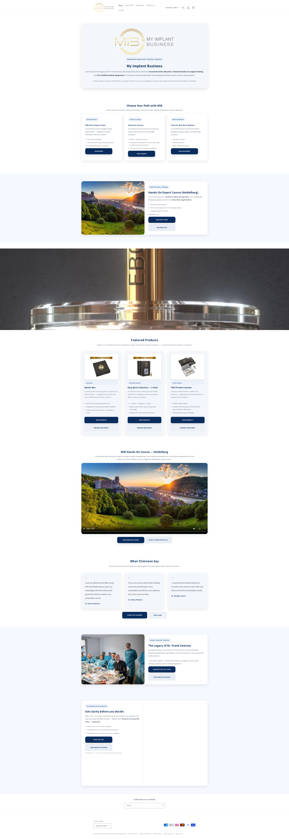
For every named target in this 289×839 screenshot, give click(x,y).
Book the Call (99, 740)
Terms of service (168, 833)
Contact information (145, 833)
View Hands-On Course (131, 540)
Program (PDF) (162, 227)
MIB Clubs (158, 615)
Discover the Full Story (162, 669)
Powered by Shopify (120, 834)
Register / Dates (162, 220)
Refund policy (158, 833)
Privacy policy (132, 833)
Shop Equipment (184, 151)
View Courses (142, 154)
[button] (151, 5)
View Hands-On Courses (161, 677)
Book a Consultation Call (158, 540)
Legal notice (179, 833)
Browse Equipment (101, 428)
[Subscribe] (162, 805)
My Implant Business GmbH (106, 834)
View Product (101, 420)
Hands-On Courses (134, 615)
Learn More (99, 151)
